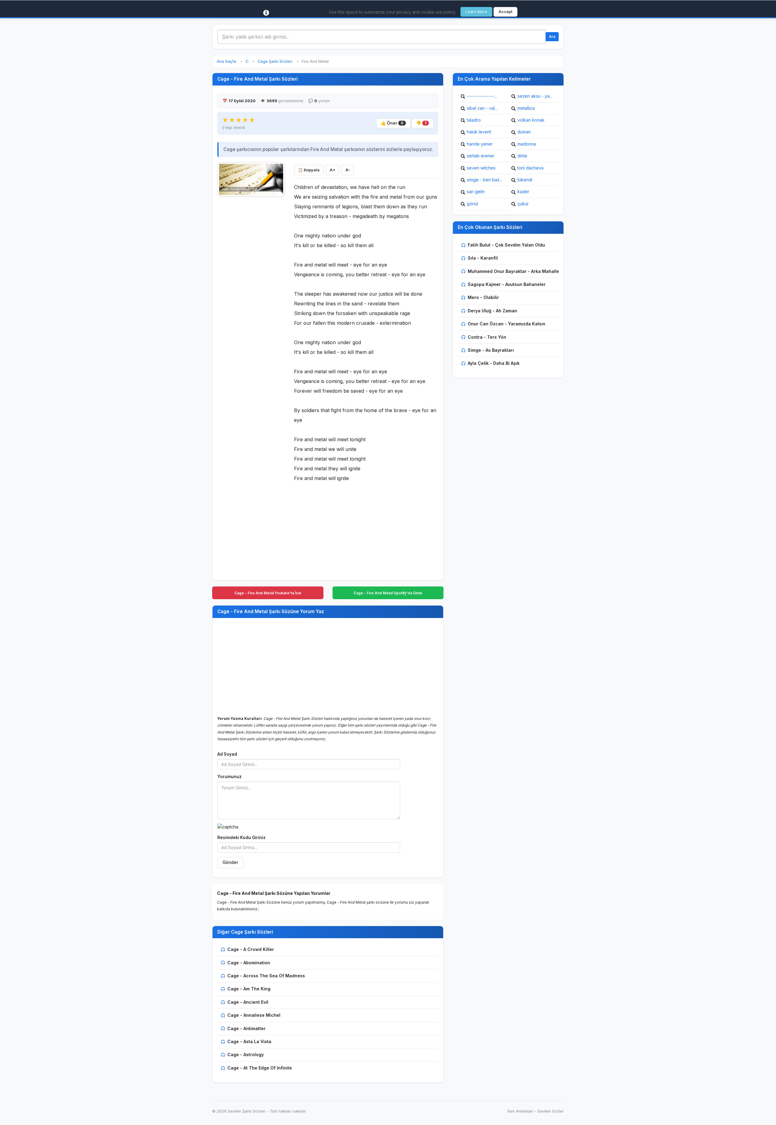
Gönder (230, 862)
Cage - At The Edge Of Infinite (259, 1067)
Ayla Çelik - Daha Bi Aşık (494, 363)
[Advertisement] (251, 291)
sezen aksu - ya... (534, 96)
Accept (505, 11)
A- (348, 170)
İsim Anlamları (520, 1111)
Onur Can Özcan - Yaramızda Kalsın (506, 323)
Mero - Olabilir (483, 297)
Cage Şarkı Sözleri (275, 61)
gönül (472, 203)
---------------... (482, 96)
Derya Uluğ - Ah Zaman (492, 310)
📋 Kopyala (308, 170)
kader (523, 191)
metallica (526, 108)
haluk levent (479, 131)
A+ (332, 170)
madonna (526, 143)
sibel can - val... (482, 108)
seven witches (481, 167)
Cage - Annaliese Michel (253, 1015)
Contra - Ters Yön (487, 337)
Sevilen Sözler (550, 1111)
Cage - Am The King (248, 988)
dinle (522, 155)
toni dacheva (530, 167)
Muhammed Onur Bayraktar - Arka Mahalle (513, 271)
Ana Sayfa (226, 61)
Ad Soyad (227, 754)
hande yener (480, 143)
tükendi (524, 179)
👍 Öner (392, 123)
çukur (523, 203)
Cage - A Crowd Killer (250, 949)
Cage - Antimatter (246, 1028)
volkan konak (530, 120)
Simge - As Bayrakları (491, 350)
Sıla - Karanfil (483, 257)
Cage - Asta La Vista (249, 1041)
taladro (474, 120)
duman (524, 131)
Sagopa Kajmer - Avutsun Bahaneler (507, 284)
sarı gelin (476, 191)
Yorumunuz (229, 776)
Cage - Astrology (245, 1054)
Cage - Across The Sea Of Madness (266, 975)
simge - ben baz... (484, 179)
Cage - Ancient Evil (247, 1002)
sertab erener (480, 155)
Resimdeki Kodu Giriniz (241, 837)
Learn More (476, 11)
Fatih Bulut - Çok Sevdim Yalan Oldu (506, 244)
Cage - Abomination (248, 962)
